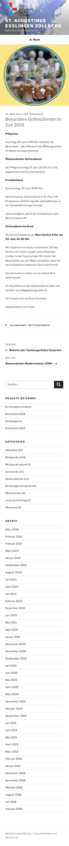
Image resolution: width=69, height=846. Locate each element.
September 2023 (16, 565)
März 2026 (12, 529)
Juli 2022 (10, 594)
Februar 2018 (13, 809)
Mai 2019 (11, 737)
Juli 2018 (10, 802)
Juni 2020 (11, 672)
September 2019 (16, 715)
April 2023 (12, 586)
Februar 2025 (13, 543)
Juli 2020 (11, 665)
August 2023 (13, 572)
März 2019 (11, 751)
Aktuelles (11, 450)
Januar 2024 (13, 558)
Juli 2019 (10, 723)
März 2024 (12, 550)
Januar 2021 (12, 637)
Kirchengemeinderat (18, 406)
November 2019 (15, 701)
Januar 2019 (12, 766)
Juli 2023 (11, 579)
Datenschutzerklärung (18, 833)
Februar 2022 (13, 601)
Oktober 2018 (13, 787)
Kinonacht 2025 (15, 428)
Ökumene (11, 507)
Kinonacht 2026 (15, 414)
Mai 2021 (11, 622)
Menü (36, 39)
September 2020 (16, 658)
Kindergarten (13, 421)
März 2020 (12, 694)
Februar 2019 (13, 758)
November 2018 (15, 780)
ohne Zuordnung (15, 500)
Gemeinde (11, 471)
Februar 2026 (13, 536)
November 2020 (15, 651)
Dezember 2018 (15, 773)
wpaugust (36, 114)
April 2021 (11, 629)
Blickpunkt (18, 325)
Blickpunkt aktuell (16, 464)
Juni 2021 (11, 615)
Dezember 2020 (15, 644)
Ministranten (13, 493)
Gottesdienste (39, 325)
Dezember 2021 (15, 608)
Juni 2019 (11, 730)
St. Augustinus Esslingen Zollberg (33, 23)
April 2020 (12, 687)
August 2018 (13, 794)
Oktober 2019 (13, 708)
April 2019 (11, 744)
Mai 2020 (11, 680)
